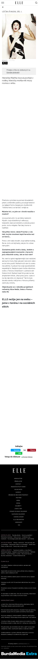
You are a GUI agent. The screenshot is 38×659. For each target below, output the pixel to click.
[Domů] (19, 470)
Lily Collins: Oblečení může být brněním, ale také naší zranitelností (16, 566)
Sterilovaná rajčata (6, 552)
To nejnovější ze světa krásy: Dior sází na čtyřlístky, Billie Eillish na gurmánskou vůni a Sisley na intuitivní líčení (18, 594)
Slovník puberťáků (27, 535)
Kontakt (18, 484)
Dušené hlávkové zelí (19, 555)
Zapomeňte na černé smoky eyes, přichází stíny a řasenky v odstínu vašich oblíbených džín (17, 572)
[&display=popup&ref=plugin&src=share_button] (3, 63)
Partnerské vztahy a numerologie (18, 544)
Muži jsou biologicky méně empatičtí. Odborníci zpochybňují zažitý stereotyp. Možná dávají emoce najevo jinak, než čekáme (18, 616)
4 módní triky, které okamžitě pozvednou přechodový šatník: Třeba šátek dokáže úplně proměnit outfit (17, 605)
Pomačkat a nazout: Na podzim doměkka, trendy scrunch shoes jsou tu (18, 589)
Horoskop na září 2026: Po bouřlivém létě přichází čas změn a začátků (18, 583)
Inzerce (18, 492)
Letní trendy (30, 538)
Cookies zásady (19, 517)
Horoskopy (18, 522)
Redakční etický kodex (18, 486)
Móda (18, 500)
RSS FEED (18, 497)
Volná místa (18, 489)
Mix (19, 525)
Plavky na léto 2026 (6, 546)
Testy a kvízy (17, 537)
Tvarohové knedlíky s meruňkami (22, 550)
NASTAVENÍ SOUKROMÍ (18, 514)
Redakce (4, 60)
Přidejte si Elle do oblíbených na (18, 71)
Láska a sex (18, 508)
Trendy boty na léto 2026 (20, 546)
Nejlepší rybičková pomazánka (20, 552)
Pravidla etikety (16, 535)
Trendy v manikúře (18, 542)
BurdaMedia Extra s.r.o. (23, 643)
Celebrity (9, 7)
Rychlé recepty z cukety (13, 553)
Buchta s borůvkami (6, 555)
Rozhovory (20, 7)
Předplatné (18, 481)
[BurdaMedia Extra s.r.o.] (19, 653)
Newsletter (18, 478)
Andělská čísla (26, 537)
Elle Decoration (18, 519)
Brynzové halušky (27, 553)
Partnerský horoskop (6, 537)
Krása (18, 503)
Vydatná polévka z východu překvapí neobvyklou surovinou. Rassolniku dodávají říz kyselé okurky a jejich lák (17, 633)
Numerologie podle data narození (17, 538)
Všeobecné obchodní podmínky (18, 495)
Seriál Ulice (32, 544)
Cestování (3, 538)
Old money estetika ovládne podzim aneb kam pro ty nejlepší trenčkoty (18, 577)
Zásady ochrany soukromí (18, 511)
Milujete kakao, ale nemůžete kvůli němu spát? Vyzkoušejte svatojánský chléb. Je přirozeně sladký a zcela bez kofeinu (18, 627)
